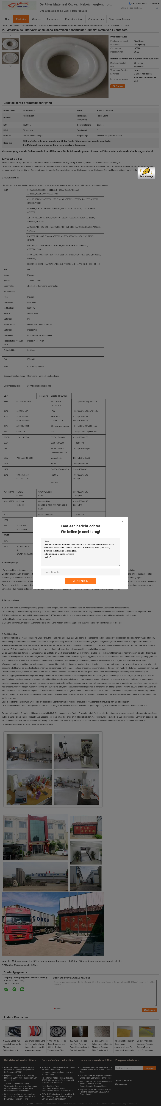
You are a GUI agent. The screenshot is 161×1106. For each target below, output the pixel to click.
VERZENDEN (80, 580)
